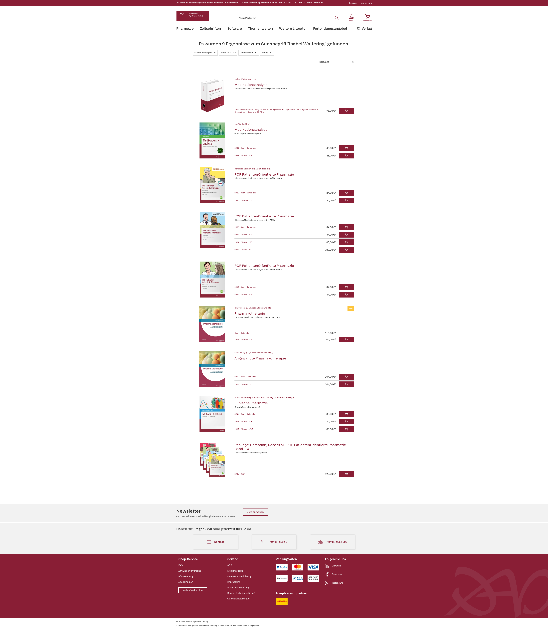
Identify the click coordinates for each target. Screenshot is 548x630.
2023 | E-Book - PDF (243, 155)
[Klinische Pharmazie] (212, 414)
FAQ (180, 565)
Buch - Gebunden (242, 333)
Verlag (265, 52)
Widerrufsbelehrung (238, 587)
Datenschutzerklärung (239, 576)
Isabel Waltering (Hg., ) (245, 79)
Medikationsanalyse (250, 85)
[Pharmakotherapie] (212, 324)
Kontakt (352, 3)
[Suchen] (336, 17)
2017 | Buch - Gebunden (245, 414)
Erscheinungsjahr (203, 52)
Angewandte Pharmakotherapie (260, 358)
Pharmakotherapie (249, 313)
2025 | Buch (239, 474)
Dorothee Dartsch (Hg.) (245, 168)
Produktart (226, 52)
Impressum (366, 3)
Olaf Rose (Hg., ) (241, 308)
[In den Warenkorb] (346, 111)
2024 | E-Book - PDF (243, 234)
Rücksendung (185, 576)
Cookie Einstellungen (238, 598)
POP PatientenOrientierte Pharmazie (264, 174)
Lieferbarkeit (246, 52)
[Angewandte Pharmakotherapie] (212, 369)
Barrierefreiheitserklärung (241, 593)
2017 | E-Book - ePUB (243, 429)
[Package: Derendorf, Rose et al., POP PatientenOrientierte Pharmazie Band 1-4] (212, 459)
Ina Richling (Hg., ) (242, 124)
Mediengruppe (235, 570)
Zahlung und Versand (189, 570)
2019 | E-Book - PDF (243, 339)
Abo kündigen (185, 581)
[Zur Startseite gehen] (192, 16)
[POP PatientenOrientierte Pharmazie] (212, 185)
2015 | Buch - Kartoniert (245, 287)
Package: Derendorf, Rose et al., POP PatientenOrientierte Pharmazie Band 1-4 (290, 447)
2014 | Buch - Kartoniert (245, 227)
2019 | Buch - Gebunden (245, 376)
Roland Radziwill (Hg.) (264, 397)
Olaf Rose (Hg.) (264, 168)
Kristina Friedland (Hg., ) (261, 308)
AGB (229, 565)
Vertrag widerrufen (193, 590)
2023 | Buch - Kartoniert (245, 148)
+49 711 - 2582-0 (277, 541)
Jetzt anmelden (255, 512)
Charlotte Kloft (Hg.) (284, 397)
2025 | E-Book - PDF (243, 200)
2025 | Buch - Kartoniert (245, 193)
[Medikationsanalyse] (212, 96)
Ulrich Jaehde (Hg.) (243, 397)
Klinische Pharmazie (251, 403)
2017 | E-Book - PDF (243, 421)
